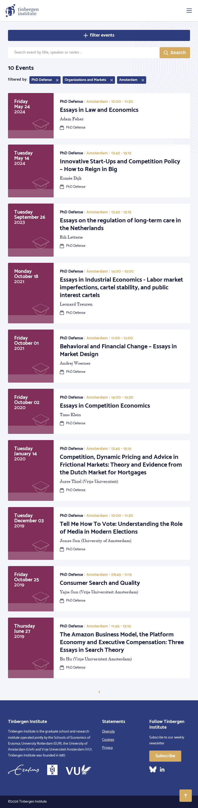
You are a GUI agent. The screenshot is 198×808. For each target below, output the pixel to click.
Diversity (108, 732)
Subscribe (165, 756)
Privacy (107, 748)
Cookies (108, 740)
